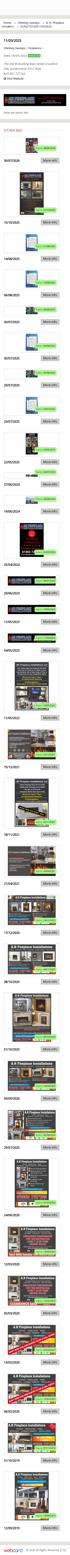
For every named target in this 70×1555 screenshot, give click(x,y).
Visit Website (15, 78)
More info (50, 160)
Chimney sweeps (29, 22)
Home (7, 22)
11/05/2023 (12, 40)
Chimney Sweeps (15, 48)
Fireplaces (34, 48)
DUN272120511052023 (36, 26)
